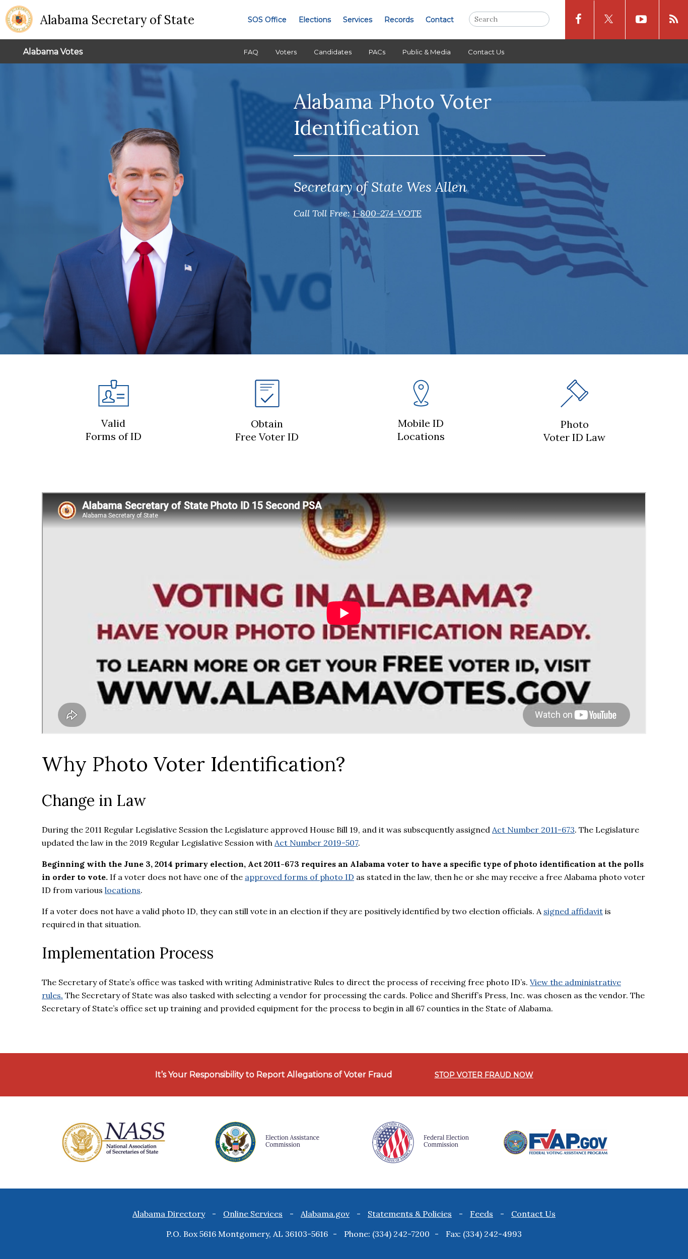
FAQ (251, 52)
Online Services (253, 1214)
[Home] (19, 20)
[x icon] (608, 20)
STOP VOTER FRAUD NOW (484, 1074)
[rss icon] (673, 19)
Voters (286, 52)
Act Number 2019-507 (316, 843)
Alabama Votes (53, 51)
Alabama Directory (168, 1214)
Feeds (481, 1214)
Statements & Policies (410, 1214)
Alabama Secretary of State (117, 20)
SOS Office (267, 19)
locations (123, 890)
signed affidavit (573, 911)
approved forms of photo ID (299, 877)
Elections (315, 19)
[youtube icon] (641, 19)
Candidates (333, 52)
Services (357, 19)
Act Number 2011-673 (533, 830)
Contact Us (486, 52)
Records (399, 19)
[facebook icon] (578, 19)
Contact (440, 19)
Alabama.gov (325, 1214)
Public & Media (426, 52)
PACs (377, 52)
